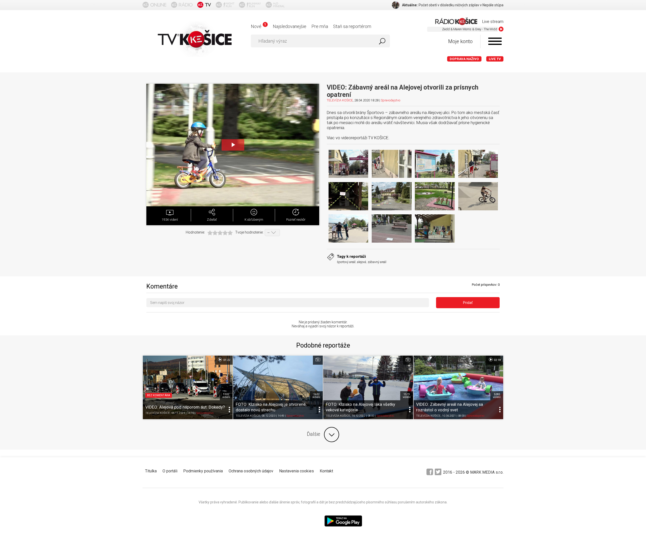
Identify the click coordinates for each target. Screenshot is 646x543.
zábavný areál (377, 262)
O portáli (170, 471)
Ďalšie (313, 434)
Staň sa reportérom (352, 26)
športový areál (346, 262)
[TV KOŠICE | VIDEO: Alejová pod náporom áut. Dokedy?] (188, 387)
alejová (361, 262)
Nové (258, 26)
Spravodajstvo (390, 100)
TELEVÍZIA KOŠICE (340, 100)
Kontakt (326, 471)
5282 (497, 396)
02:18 (497, 360)
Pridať (468, 303)
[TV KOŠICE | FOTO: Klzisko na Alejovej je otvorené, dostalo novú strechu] (278, 387)
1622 (316, 396)
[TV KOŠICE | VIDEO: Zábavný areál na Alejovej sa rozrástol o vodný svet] (458, 387)
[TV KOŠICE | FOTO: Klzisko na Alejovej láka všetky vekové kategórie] (368, 387)
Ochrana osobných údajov (251, 471)
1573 (407, 396)
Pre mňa (319, 26)
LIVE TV (495, 59)
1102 (226, 396)
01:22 (226, 360)
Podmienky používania (203, 471)
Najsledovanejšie (289, 26)
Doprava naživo (464, 59)
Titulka (151, 471)
